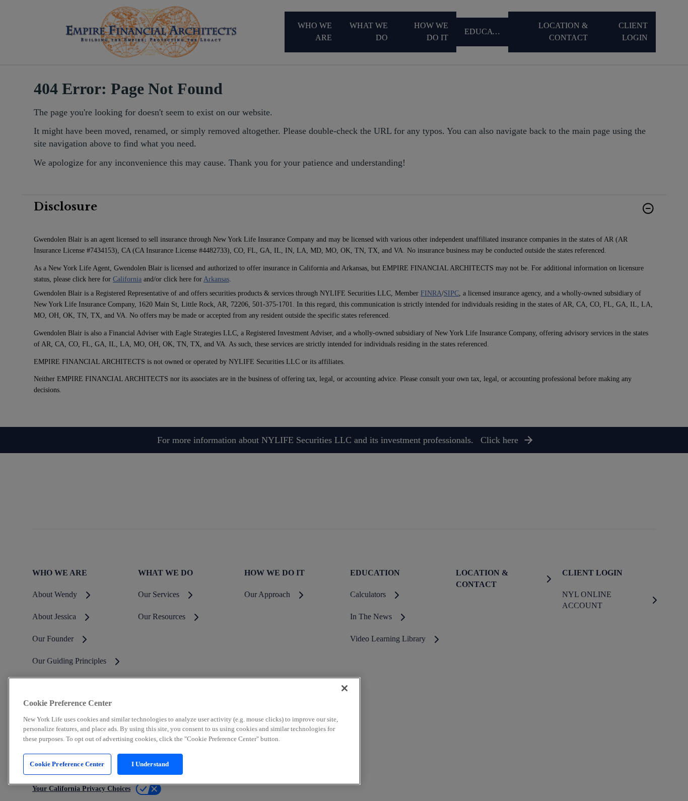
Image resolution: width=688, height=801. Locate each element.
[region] (184, 731)
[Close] (344, 688)
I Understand (150, 764)
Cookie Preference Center (67, 764)
